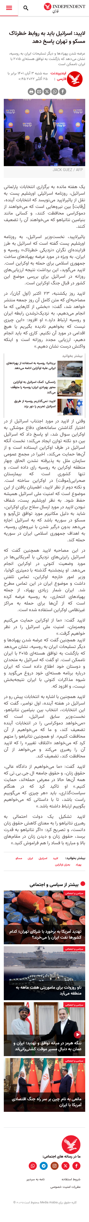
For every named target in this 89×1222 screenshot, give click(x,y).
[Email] (39, 91)
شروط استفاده (71, 1179)
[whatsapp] (33, 1166)
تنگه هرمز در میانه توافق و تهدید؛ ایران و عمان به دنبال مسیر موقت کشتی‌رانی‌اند (47, 1046)
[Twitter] (47, 91)
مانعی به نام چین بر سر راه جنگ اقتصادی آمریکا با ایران (46, 1102)
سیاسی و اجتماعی (46, 885)
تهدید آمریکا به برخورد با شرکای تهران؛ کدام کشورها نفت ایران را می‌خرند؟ (45, 935)
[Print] (31, 91)
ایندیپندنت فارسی (58, 76)
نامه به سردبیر (35, 1179)
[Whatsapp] (54, 91)
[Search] (25, 8)
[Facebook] (62, 91)
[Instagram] (55, 1166)
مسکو (19, 858)
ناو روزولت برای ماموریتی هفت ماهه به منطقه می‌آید (48, 990)
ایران (30, 858)
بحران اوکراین (62, 864)
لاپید (55, 858)
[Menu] (9, 8)
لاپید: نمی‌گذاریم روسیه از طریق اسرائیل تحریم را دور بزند (35, 404)
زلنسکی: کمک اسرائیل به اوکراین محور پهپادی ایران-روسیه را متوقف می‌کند (33, 387)
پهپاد (78, 864)
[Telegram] (44, 1166)
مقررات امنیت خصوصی (65, 1187)
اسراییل (43, 858)
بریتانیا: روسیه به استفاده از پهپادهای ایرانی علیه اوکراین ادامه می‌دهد (31, 366)
